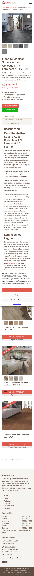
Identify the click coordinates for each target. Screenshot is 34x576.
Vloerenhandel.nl (20, 568)
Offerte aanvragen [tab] (12, 123)
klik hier (6, 530)
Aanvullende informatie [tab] (13, 120)
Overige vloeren (9, 506)
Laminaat (8, 7)
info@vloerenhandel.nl (11, 549)
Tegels (20, 459)
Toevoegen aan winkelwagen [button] (17, 447)
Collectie (14, 7)
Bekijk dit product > (17, 337)
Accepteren (17, 290)
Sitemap (21, 574)
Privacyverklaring (17, 304)
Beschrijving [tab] (10, 116)
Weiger (17, 295)
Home (6, 499)
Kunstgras (7, 508)
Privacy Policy (20, 572)
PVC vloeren (8, 501)
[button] (30, 2)
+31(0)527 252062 (10, 547)
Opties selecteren (17, 340)
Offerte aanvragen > (10, 110)
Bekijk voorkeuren (17, 300)
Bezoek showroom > (10, 106)
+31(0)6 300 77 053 (10, 552)
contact (11, 263)
